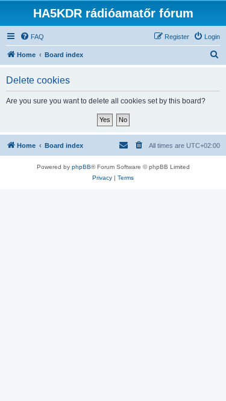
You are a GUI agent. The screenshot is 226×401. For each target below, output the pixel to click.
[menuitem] (32, 36)
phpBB (81, 167)
